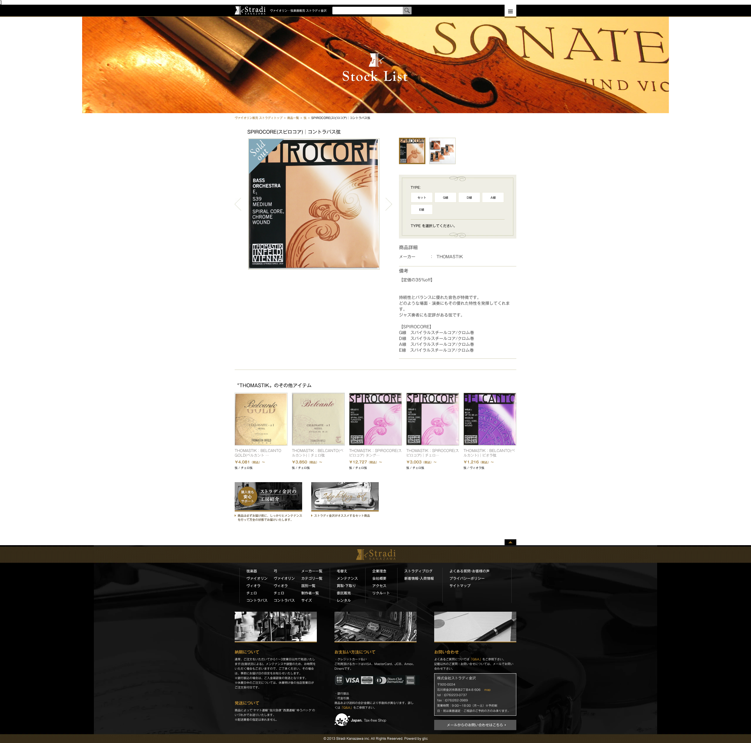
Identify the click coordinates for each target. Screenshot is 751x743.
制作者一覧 (310, 593)
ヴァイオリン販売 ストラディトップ (259, 117)
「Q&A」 (346, 707)
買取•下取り (346, 585)
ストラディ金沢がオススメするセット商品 (342, 515)
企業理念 (379, 571)
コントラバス (257, 600)
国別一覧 (308, 585)
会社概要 (379, 578)
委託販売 (344, 593)
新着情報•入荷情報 (419, 578)
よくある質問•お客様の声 (469, 571)
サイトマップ (460, 585)
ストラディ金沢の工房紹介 (268, 496)
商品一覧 (293, 117)
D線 (469, 197)
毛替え (342, 571)
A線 (493, 197)
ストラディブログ (418, 571)
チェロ (251, 593)
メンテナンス (347, 578)
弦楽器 (251, 571)
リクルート (381, 593)
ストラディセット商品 (345, 496)
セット (421, 197)
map (487, 689)
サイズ (306, 600)
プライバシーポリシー (467, 578)
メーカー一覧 (311, 571)
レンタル (344, 600)
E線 (421, 209)
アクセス (379, 585)
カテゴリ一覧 (311, 578)
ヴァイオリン (257, 578)
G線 (445, 197)
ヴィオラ (253, 585)
